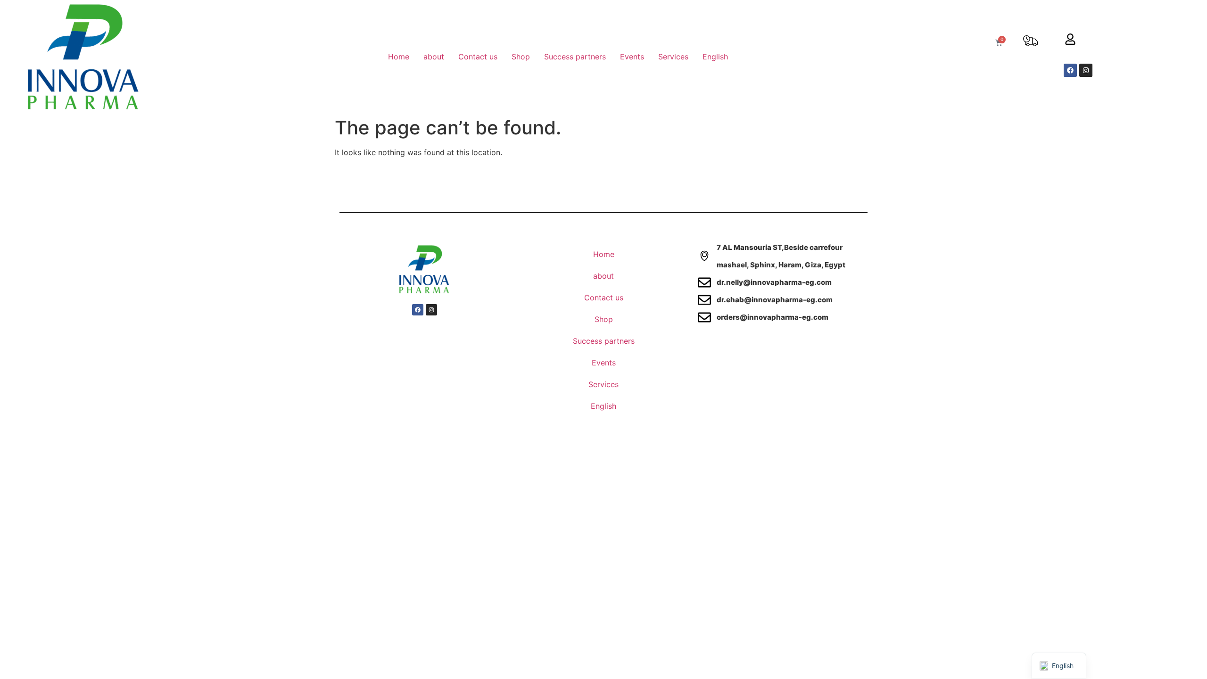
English (715, 56)
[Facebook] (1070, 70)
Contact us (477, 56)
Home (398, 56)
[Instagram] (1085, 70)
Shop (521, 56)
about (433, 56)
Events (632, 56)
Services (673, 56)
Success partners (575, 56)
